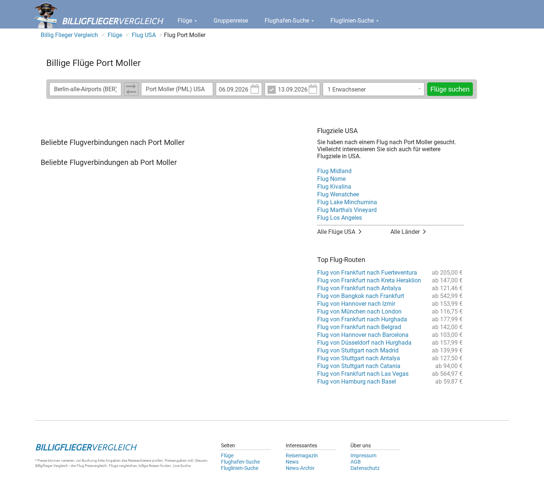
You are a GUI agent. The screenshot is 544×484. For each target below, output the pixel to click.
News (292, 462)
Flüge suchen (450, 89)
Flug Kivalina (334, 186)
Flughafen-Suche (287, 20)
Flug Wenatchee (338, 194)
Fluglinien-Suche (352, 20)
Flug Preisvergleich (92, 466)
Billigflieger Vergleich (51, 466)
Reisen (154, 466)
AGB (355, 462)
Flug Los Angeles (339, 217)
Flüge (186, 20)
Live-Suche (182, 466)
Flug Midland (334, 171)
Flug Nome (331, 178)
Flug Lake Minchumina (347, 202)
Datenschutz (365, 468)
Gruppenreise (231, 20)
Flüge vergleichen (123, 466)
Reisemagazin (302, 455)
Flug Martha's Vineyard (347, 209)
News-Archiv (300, 468)
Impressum (363, 455)
